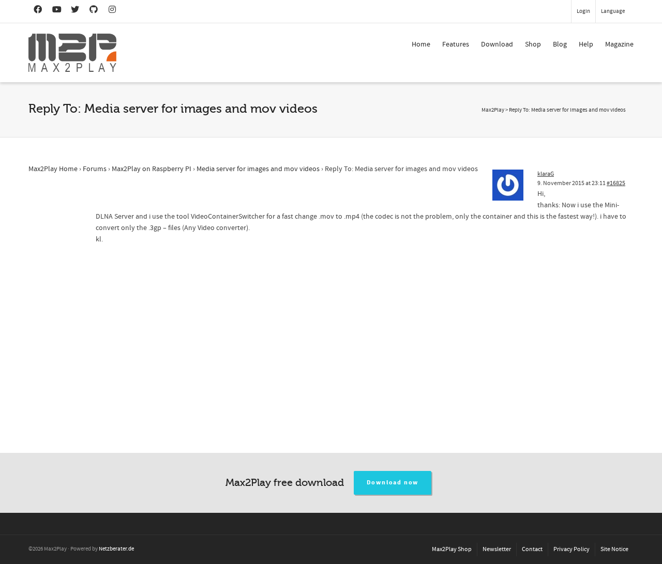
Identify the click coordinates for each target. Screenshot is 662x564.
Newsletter (497, 549)
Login (583, 11)
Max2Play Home (53, 169)
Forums (95, 169)
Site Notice (614, 549)
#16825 (616, 183)
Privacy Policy (571, 549)
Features (455, 44)
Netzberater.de (116, 549)
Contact (532, 549)
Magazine (619, 44)
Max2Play (493, 110)
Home (421, 44)
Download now (393, 482)
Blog (560, 44)
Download (497, 44)
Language (613, 11)
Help (586, 44)
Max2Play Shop (452, 549)
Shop (533, 44)
